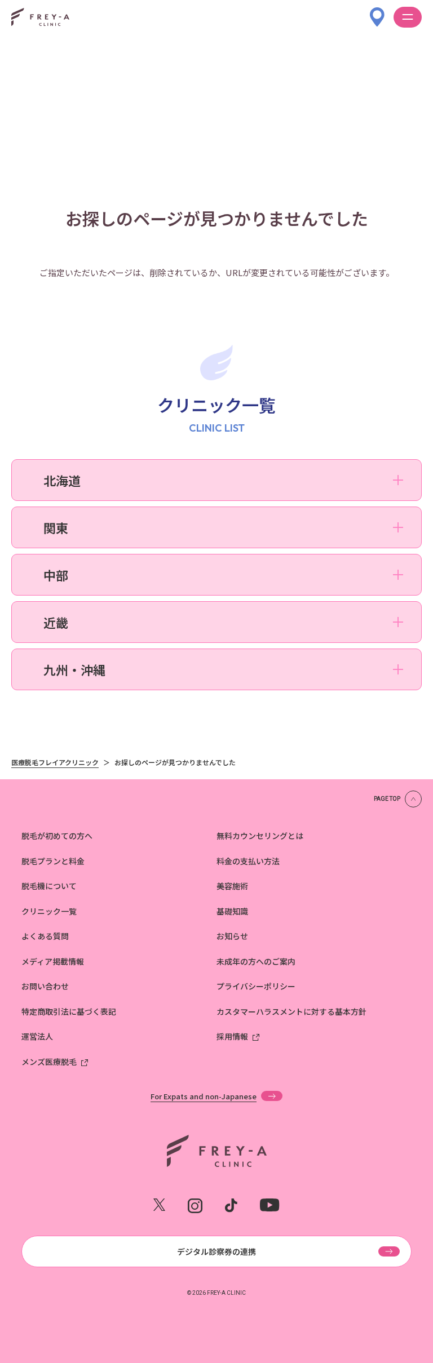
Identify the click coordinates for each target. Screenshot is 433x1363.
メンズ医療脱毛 (49, 1061)
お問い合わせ (45, 986)
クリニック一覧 (49, 911)
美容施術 (232, 885)
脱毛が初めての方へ (56, 835)
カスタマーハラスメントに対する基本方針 (291, 1011)
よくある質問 (45, 936)
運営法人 (37, 1036)
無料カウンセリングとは (259, 835)
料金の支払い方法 (248, 861)
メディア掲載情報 (52, 961)
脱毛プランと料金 (53, 861)
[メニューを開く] (408, 17)
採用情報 (232, 1036)
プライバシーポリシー (255, 986)
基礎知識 (232, 911)
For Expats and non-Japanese (204, 1096)
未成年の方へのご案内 (255, 961)
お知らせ (232, 936)
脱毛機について (49, 885)
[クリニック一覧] (377, 11)
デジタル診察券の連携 (216, 1251)
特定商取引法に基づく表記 (68, 1011)
